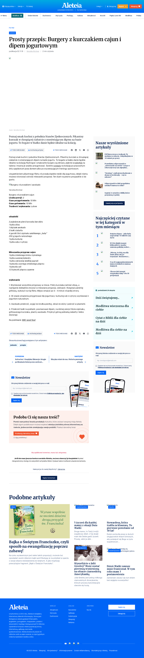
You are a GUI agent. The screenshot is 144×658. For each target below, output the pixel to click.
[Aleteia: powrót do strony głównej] (72, 5)
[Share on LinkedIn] (76, 150)
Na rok (89, 610)
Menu (5, 16)
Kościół (102, 16)
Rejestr (121, 6)
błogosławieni (81, 548)
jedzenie (13, 345)
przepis (57, 165)
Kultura (80, 16)
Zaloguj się (112, 6)
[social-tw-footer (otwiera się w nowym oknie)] (74, 643)
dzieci (13, 507)
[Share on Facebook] (72, 150)
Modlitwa (16, 16)
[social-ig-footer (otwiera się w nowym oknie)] (78, 643)
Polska (138, 16)
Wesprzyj (134, 6)
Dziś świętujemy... (107, 298)
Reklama (71, 622)
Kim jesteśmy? (52, 651)
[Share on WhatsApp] (88, 150)
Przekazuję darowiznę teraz (25, 433)
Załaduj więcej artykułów (114, 203)
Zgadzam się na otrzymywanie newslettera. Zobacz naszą (39, 394)
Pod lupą (70, 16)
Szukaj (30, 6)
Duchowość (47, 16)
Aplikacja (71, 613)
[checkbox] (12, 393)
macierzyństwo (81, 507)
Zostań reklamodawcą (82, 651)
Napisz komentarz (49, 478)
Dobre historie (33, 16)
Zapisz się (16, 400)
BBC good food (29, 320)
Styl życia (59, 16)
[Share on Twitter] (80, 150)
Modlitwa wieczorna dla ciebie (112, 307)
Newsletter (72, 610)
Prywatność (113, 651)
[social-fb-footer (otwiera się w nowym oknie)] (70, 643)
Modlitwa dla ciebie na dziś (111, 331)
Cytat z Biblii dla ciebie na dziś (111, 319)
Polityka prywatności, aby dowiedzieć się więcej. (113, 367)
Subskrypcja (72, 616)
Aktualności (91, 16)
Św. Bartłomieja (81, 10)
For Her (11, 28)
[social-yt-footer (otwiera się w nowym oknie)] (66, 643)
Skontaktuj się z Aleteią (99, 651)
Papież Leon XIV (115, 16)
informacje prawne (65, 651)
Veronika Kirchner (33, 51)
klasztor (112, 507)
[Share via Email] (84, 150)
